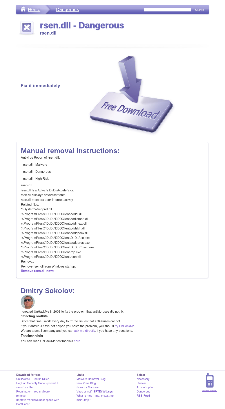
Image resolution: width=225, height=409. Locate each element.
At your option (145, 387)
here (77, 340)
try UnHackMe (124, 325)
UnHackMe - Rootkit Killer (32, 379)
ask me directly (84, 330)
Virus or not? (94, 391)
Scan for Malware (87, 387)
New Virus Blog (86, 383)
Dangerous (67, 9)
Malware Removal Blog (90, 379)
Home (34, 9)
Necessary (143, 379)
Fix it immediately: (41, 85)
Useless (141, 383)
